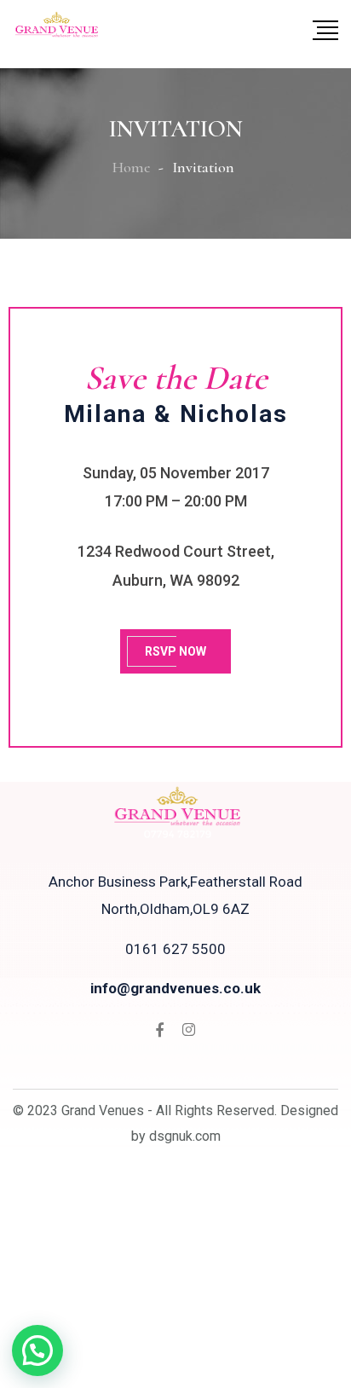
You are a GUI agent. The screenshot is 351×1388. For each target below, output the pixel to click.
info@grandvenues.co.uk (175, 988)
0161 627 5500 (175, 948)
